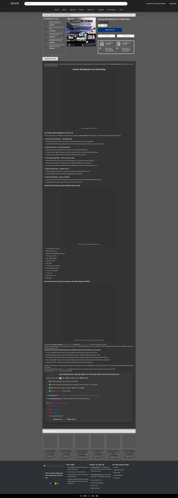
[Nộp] (125, 3)
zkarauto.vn (97, 488)
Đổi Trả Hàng (117, 472)
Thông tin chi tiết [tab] (50, 58)
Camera (60, 15)
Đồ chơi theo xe (112, 9)
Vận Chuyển (117, 477)
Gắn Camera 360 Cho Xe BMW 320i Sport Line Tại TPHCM (113, 452)
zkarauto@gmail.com (98, 482)
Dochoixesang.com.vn (85, 344)
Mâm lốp (81, 9)
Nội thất (57, 9)
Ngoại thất (72, 9)
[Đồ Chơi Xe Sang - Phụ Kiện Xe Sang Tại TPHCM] (14, 4)
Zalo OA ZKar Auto (57, 409)
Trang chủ (46, 15)
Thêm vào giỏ (110, 30)
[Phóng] (68, 44)
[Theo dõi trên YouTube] (58, 483)
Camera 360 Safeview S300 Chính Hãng (97, 451)
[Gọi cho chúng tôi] (55, 483)
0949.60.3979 (57, 370)
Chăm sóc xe (90, 9)
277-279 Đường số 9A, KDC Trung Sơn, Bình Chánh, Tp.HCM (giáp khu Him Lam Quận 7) (78, 395)
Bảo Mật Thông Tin (118, 475)
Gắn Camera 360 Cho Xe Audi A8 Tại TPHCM (50, 451)
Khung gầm (101, 9)
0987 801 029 (85, 378)
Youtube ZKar (56, 412)
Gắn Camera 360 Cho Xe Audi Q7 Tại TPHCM (129, 451)
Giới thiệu (116, 467)
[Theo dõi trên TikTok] (53, 483)
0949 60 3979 (71, 378)
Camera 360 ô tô (66, 15)
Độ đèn (64, 9)
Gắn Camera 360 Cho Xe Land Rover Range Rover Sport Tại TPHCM (82, 452)
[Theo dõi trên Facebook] (51, 483)
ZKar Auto (64, 369)
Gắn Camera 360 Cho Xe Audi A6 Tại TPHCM (66, 451)
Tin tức (121, 9)
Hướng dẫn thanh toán (119, 469)
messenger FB (56, 406)
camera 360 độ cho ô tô (68, 344)
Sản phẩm (51, 15)
